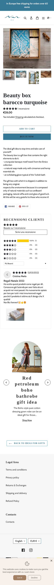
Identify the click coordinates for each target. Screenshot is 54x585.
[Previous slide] (6, 382)
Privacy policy (12, 477)
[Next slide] (48, 382)
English (18, 541)
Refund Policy (12, 501)
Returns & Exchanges (16, 485)
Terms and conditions (16, 469)
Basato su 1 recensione (14, 228)
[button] (49, 18)
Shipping (19, 117)
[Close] (51, 560)
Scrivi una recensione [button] (25, 232)
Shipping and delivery (16, 493)
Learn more (29, 572)
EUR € (33, 541)
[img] (20, 272)
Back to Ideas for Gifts (29, 443)
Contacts (10, 521)
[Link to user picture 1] (15, 314)
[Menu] (43, 18)
